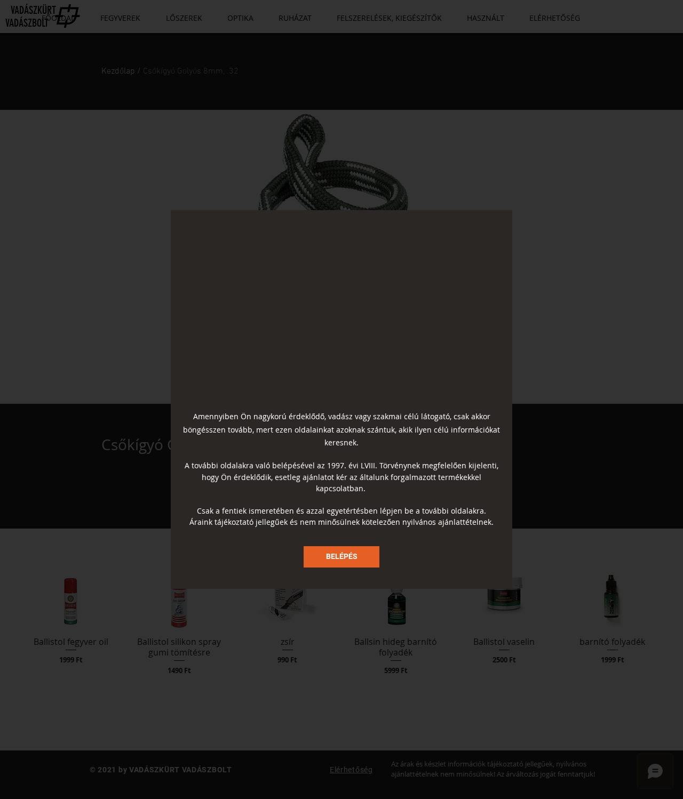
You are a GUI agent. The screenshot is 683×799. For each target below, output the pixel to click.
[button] (341, 557)
